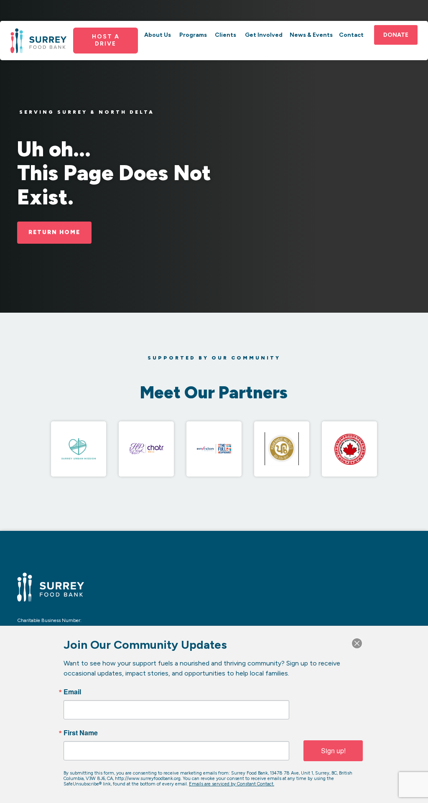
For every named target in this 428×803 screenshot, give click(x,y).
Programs (193, 34)
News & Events (311, 34)
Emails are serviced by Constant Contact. (231, 784)
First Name (81, 732)
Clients (225, 34)
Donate (395, 34)
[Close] (357, 643)
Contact (351, 34)
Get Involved (264, 34)
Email (72, 691)
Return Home (54, 232)
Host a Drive (106, 40)
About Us (157, 34)
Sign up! (333, 750)
